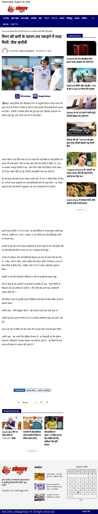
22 (90, 488)
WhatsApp (25, 96)
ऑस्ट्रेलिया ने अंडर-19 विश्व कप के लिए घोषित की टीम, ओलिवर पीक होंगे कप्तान (53, 438)
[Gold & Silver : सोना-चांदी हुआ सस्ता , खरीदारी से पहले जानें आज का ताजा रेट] (39, 476)
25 (74, 492)
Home (6, 18)
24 (70, 492)
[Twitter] (41, 402)
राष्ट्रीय (33, 18)
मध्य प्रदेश (25, 18)
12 (78, 484)
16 (94, 484)
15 (90, 484)
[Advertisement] (66, 9)
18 (74, 488)
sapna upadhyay (26, 51)
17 (70, 488)
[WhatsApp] (40, 2)
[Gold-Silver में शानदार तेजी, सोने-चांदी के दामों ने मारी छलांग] (81, 189)
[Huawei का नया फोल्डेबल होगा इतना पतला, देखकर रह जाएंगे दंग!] (81, 48)
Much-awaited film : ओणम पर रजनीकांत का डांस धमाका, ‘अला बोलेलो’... (54, 487)
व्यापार (62, 18)
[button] (93, 18)
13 (83, 484)
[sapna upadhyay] (5, 51)
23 (94, 488)
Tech (46, 18)
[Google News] (35, 96)
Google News (44, 96)
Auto (54, 18)
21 (86, 488)
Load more (32, 451)
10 (70, 484)
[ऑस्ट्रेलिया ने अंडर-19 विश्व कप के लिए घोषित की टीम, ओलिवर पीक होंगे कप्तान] (53, 422)
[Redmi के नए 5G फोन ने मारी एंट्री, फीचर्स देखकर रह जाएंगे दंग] (81, 102)
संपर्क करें (86, 511)
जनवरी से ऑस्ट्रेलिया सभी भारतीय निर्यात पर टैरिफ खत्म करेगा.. (32, 435)
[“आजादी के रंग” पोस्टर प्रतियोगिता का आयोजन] (39, 497)
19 (78, 488)
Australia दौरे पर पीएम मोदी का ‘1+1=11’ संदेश (10, 435)
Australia (31, 390)
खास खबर (15, 18)
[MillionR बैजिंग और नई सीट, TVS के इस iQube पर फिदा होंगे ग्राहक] (81, 75)
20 (83, 488)
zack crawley (44, 390)
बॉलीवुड (69, 18)
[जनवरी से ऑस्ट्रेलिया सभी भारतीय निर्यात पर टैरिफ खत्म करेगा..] (32, 422)
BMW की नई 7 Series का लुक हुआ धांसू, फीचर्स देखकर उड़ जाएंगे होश (80, 142)
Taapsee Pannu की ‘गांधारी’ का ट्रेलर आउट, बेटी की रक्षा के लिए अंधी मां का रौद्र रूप (81, 173)
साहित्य (84, 18)
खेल (40, 18)
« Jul (80, 500)
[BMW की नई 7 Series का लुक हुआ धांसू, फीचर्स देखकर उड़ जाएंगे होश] (81, 129)
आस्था (77, 18)
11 (74, 484)
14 (86, 484)
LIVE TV (14, 24)
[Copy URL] (47, 402)
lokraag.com (21, 490)
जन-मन (5, 24)
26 (78, 492)
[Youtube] (44, 2)
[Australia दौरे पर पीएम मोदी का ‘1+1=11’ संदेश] (11, 422)
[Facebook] (36, 2)
